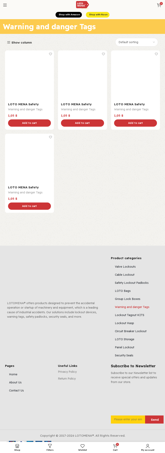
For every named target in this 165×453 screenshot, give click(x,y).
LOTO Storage (124, 339)
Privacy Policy (67, 372)
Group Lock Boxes (127, 299)
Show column (21, 42)
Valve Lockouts (125, 266)
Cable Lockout (124, 275)
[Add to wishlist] (50, 53)
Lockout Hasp (124, 323)
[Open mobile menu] (5, 5)
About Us (15, 382)
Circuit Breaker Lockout (130, 331)
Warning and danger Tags (25, 109)
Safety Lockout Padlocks (131, 283)
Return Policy (67, 378)
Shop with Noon (98, 14)
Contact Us (16, 390)
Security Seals (124, 355)
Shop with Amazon (69, 14)
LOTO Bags (123, 291)
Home (13, 374)
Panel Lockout (124, 347)
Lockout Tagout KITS (129, 315)
